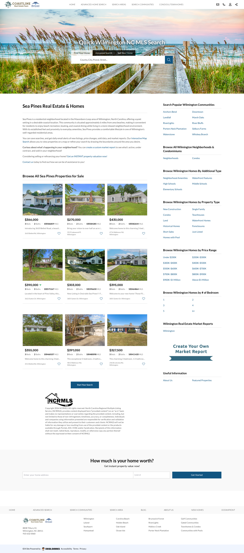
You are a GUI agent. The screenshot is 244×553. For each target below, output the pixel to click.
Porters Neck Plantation (175, 128)
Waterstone (169, 134)
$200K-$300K (199, 257)
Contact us (28, 162)
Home (72, 4)
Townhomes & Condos (191, 526)
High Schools (169, 183)
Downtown (197, 111)
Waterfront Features (202, 178)
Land (165, 220)
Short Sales (168, 231)
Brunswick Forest (156, 518)
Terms (76, 549)
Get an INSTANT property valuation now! (87, 156)
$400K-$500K (199, 262)
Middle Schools (199, 183)
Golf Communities (189, 518)
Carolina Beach (122, 518)
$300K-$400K (170, 262)
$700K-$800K (170, 274)
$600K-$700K (199, 268)
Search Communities (143, 4)
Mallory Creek (155, 526)
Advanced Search (42, 510)
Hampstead (89, 530)
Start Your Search (85, 385)
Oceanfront (228, 510)
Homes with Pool (171, 237)
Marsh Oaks (198, 117)
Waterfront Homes (201, 220)
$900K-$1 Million (171, 279)
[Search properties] (169, 60)
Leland (86, 522)
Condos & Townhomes (171, 4)
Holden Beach (122, 522)
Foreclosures (198, 226)
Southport (88, 526)
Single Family (198, 209)
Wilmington (169, 330)
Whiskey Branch (200, 134)
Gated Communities (190, 522)
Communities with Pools (192, 530)
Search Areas (119, 4)
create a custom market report (100, 147)
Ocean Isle (120, 530)
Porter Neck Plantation (159, 530)
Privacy (83, 549)
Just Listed (197, 231)
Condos (196, 158)
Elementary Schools (172, 189)
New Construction (172, 209)
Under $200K (169, 257)
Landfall (167, 117)
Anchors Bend (170, 111)
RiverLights (168, 123)
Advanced (103, 53)
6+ (193, 311)
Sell (125, 53)
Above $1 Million (200, 279)
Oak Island (120, 526)
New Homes (197, 510)
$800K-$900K (199, 274)
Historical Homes (171, 226)
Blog (143, 510)
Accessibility (66, 549)
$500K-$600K (170, 268)
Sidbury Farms (199, 128)
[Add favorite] (59, 233)
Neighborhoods (170, 158)
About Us (167, 380)
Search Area (116, 510)
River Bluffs (197, 123)
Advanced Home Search (93, 4)
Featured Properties (202, 380)
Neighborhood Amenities (175, 178)
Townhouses (198, 214)
